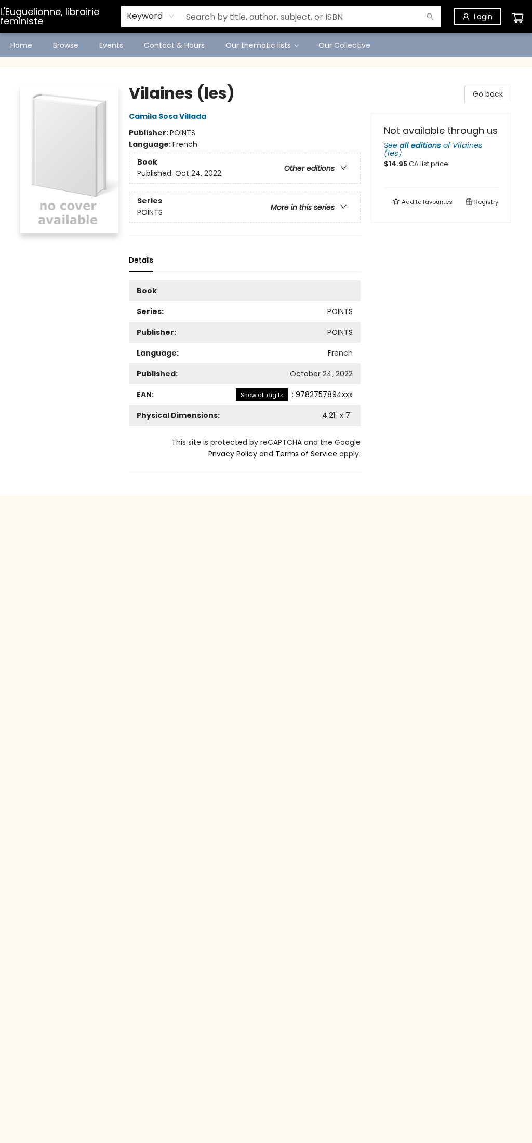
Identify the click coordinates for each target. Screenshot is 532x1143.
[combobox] (151, 16)
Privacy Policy (232, 453)
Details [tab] (141, 260)
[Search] (430, 16)
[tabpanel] (245, 376)
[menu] (266, 45)
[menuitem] (21, 45)
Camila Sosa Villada (167, 116)
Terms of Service (306, 453)
